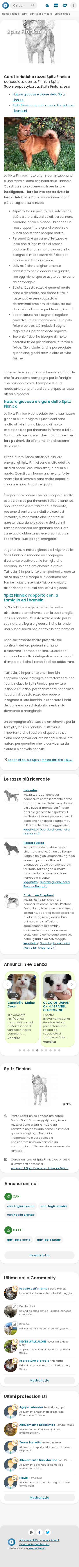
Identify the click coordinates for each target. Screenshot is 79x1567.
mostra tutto (40, 1255)
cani (24, 13)
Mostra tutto (39, 1380)
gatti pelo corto (19, 1240)
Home (5, 13)
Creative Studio (36, 1548)
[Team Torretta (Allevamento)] (10, 1447)
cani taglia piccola (20, 1206)
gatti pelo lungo (49, 1240)
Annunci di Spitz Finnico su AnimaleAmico (39, 1168)
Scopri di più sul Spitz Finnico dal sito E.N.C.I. (40, 760)
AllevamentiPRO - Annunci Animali (39, 1540)
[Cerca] (33, 5)
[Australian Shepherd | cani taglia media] (11, 901)
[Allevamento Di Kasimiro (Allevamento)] (10, 1429)
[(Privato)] (10, 1311)
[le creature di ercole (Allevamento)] (10, 1365)
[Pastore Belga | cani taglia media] (11, 848)
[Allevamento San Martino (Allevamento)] (10, 1465)
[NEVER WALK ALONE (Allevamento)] (10, 1346)
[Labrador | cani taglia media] (11, 795)
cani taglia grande (20, 1215)
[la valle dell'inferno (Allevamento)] (10, 1293)
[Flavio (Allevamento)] (10, 1482)
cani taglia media (41, 13)
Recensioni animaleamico (34, 1544)
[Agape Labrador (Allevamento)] (10, 1412)
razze (15, 13)
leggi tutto (30, 829)
